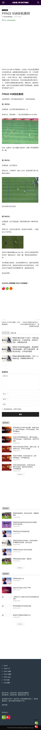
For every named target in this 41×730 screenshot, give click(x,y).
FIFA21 (6, 666)
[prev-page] (3, 365)
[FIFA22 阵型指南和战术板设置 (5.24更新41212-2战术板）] (6, 524)
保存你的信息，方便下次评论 (12, 409)
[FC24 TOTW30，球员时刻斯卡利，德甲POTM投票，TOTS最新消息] (6, 458)
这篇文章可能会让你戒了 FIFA (22, 587)
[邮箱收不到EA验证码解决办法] (6, 617)
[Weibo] (3, 288)
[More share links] (10, 288)
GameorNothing (8, 16)
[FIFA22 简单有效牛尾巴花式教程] (6, 552)
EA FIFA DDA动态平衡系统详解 (22, 606)
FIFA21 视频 (7, 674)
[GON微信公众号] (4, 717)
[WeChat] (7, 288)
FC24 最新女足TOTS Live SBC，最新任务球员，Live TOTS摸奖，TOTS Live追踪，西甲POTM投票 (26, 429)
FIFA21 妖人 (7, 677)
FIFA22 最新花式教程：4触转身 (22, 559)
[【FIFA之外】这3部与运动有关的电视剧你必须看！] (6, 599)
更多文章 (13, 333)
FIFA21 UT (7, 668)
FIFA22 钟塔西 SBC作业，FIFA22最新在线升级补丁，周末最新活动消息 (29, 324)
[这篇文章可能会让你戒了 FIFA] (6, 590)
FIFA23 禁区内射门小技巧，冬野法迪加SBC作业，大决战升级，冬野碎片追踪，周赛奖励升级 (25, 340)
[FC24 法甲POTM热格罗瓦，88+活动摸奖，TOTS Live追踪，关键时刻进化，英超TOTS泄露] (6, 439)
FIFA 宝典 (6, 680)
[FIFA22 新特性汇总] (6, 581)
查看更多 (20, 474)
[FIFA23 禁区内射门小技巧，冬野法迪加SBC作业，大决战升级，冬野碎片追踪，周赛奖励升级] (6, 340)
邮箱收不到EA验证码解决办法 (22, 615)
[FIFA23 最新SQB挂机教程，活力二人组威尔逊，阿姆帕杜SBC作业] (6, 358)
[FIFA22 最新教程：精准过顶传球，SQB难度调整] (6, 515)
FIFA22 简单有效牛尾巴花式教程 (22, 549)
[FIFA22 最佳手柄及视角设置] (6, 533)
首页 (3, 7)
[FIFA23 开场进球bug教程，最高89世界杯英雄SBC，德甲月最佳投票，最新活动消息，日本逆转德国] (6, 349)
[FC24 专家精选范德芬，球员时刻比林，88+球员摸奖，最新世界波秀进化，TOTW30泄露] (6, 467)
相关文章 (5, 333)
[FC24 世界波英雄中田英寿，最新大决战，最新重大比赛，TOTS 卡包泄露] (6, 449)
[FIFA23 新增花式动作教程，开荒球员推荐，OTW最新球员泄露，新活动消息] (6, 543)
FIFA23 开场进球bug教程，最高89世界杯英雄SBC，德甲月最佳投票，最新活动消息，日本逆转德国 (25, 349)
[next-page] (6, 365)
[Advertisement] (20, 54)
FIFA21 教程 (7, 671)
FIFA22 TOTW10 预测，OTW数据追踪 (11, 323)
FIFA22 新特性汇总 (18, 578)
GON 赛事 (7, 683)
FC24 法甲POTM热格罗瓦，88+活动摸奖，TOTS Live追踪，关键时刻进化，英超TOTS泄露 (26, 439)
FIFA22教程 (9, 7)
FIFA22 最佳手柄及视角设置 (21, 531)
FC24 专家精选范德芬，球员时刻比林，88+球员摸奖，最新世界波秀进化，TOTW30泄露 (24, 467)
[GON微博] (8, 717)
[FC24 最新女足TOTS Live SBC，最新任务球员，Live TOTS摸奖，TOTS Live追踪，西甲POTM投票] (6, 430)
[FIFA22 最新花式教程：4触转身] (6, 561)
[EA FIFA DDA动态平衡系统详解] (6, 608)
